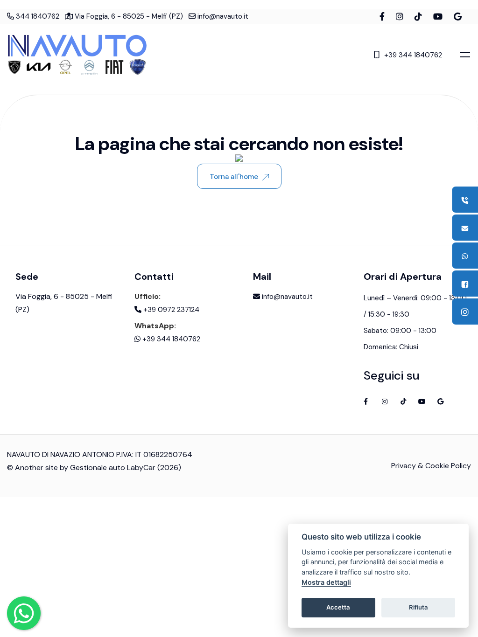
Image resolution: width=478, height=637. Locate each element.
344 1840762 (36, 16)
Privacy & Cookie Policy (431, 466)
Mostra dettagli (326, 582)
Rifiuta (418, 607)
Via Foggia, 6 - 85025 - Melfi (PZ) (128, 16)
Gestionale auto (97, 467)
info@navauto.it (222, 16)
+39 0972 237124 (170, 309)
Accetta (338, 607)
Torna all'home (234, 176)
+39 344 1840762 (413, 55)
